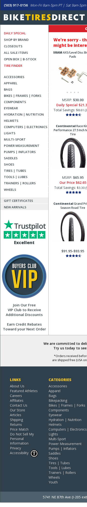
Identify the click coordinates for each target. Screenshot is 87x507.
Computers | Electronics (25, 127)
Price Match (19, 429)
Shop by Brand (16, 39)
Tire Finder (13, 65)
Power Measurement (21, 145)
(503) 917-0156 (16, 5)
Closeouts (13, 46)
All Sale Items (16, 52)
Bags (8, 89)
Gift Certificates (18, 200)
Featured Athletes (24, 391)
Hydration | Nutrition (24, 114)
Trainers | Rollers (20, 183)
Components (15, 102)
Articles (15, 415)
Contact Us (18, 405)
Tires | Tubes (15, 170)
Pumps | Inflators (20, 152)
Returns (16, 424)
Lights (9, 133)
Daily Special (15, 33)
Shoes (9, 164)
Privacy (15, 448)
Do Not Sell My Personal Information (22, 438)
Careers (16, 395)
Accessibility (19, 453)
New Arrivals (15, 207)
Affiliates (16, 400)
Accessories (14, 77)
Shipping (16, 419)
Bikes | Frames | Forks (22, 95)
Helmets (11, 120)
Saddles (11, 158)
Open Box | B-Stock (20, 59)
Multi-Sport (15, 139)
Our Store (17, 410)
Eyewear (11, 108)
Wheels (10, 189)
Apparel (10, 83)
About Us (17, 386)
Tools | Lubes (16, 177)
